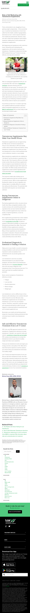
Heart (6, 468)
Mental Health (8, 472)
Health (6, 466)
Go (17, 451)
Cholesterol (7, 457)
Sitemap (18, 580)
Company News (8, 458)
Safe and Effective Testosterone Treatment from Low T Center (15, 128)
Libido (6, 469)
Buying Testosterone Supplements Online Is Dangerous (14, 122)
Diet (6, 460)
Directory (12, 580)
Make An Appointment (23, 4)
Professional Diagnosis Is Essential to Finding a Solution (14, 125)
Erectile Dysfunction (9, 461)
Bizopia (7, 586)
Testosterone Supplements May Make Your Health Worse (13, 118)
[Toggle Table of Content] (24, 115)
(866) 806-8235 (5, 8)
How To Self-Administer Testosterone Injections (16, 430)
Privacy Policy (6, 580)
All (5, 455)
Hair (6, 465)
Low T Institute (8, 471)
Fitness (6, 463)
